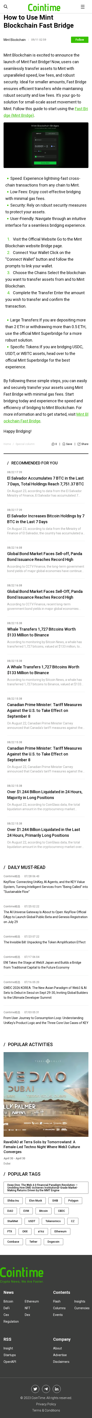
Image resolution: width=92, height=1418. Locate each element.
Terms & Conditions (46, 1410)
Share (84, 444)
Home (7, 444)
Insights (79, 1301)
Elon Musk (35, 1200)
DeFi (7, 1308)
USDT (31, 1221)
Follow (79, 39)
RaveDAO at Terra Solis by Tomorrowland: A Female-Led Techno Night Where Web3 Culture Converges (42, 1147)
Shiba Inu (13, 1200)
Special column (25, 444)
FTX (9, 1231)
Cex (6, 1315)
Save (69, 444)
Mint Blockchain (15, 40)
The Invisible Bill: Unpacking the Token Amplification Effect (45, 942)
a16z (41, 1231)
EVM (26, 1210)
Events (58, 1315)
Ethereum (60, 1231)
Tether (33, 1241)
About (57, 1348)
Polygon (73, 1200)
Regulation (11, 1321)
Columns (59, 1308)
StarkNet (12, 1221)
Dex (27, 1315)
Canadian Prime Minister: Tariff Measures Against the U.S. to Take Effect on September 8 (44, 710)
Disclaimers (61, 1361)
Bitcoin (43, 1210)
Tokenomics (53, 1221)
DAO (10, 1210)
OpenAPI (10, 1361)
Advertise (60, 1355)
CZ (73, 1221)
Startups (10, 1355)
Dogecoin (53, 1241)
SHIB (55, 1200)
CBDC (61, 1210)
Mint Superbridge (47, 333)
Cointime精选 (12, 876)
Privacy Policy (46, 1404)
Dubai (7, 1163)
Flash (57, 1301)
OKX (25, 1231)
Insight (8, 1348)
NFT (27, 1308)
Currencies (82, 1308)
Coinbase (13, 1241)
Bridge (46, 245)
